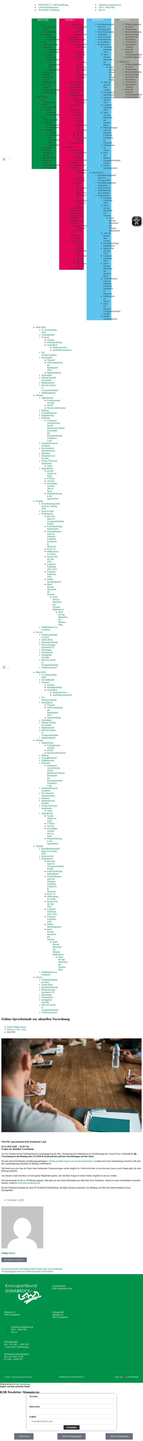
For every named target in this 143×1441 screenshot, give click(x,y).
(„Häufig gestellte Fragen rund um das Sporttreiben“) (70, 1161)
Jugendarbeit (76, 115)
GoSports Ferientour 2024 (107, 49)
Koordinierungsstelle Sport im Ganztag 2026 (50, 506)
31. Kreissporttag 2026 (49, 27)
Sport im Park (104, 37)
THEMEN (69, 19)
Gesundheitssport (78, 39)
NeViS (79, 32)
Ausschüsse (48, 47)
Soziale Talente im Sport (80, 120)
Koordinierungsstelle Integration (85, 101)
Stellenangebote (50, 92)
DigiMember (25, 1384)
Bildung (74, 37)
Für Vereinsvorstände (50, 43)
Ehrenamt (74, 42)
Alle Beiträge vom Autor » (14, 1260)
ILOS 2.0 (51, 549)
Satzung (52, 37)
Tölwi (78, 112)
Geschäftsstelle (49, 32)
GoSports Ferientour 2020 (107, 107)
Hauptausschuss (55, 49)
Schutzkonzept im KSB (82, 28)
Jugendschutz (76, 24)
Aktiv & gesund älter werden (107, 86)
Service (39, 632)
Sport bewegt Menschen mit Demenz (107, 59)
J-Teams (79, 132)
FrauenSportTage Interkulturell (111, 93)
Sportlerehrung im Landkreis (77, 83)
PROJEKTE (97, 19)
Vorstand (47, 34)
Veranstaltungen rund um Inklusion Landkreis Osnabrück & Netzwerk (110, 135)
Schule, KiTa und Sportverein (49, 462)
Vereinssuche (131, 42)
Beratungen (130, 39)
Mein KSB (42, 19)
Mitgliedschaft (49, 82)
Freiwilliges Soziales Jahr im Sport (52, 487)
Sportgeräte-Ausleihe (130, 45)
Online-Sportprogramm (110, 166)
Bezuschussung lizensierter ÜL (132, 35)
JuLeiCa (79, 135)
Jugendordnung (55, 69)
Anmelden (72, 1427)
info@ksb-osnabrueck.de (29, 1183)
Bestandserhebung (133, 32)
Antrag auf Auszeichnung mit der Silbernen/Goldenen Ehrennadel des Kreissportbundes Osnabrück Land (85, 68)
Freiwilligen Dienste (81, 138)
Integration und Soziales (77, 96)
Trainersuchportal (133, 57)
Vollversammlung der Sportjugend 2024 (56, 63)
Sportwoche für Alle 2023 (108, 100)
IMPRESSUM (64, 1377)
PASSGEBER (133, 1377)
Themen (39, 395)
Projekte (39, 501)
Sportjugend (48, 54)
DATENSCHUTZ (77, 1377)
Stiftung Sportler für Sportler (48, 77)
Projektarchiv (103, 44)
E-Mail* (33, 1417)
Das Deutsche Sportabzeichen (77, 88)
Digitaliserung (76, 143)
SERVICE (124, 19)
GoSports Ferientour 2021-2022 (52, 566)
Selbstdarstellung (55, 39)
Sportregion (48, 72)
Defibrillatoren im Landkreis (104, 40)
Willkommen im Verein (52, 552)
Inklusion (74, 92)
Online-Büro (130, 29)
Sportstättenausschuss (62, 350)
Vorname (34, 1396)
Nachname (35, 1406)
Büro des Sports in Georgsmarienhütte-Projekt (56, 520)
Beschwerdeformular (56, 408)
